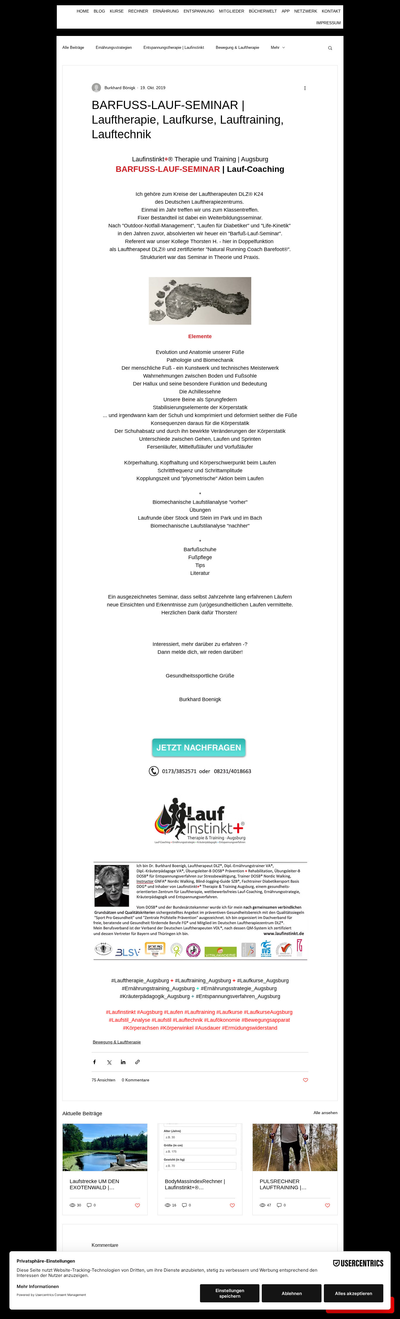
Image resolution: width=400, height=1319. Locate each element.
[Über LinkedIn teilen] (123, 1062)
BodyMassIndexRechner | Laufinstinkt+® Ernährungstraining (195, 1184)
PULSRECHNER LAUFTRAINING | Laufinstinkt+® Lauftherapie (292, 1184)
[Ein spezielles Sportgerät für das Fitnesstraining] (295, 1147)
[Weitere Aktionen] (304, 87)
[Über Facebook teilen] (94, 1062)
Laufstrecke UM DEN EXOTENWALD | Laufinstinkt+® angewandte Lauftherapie (102, 1184)
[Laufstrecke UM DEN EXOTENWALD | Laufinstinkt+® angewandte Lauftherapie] (105, 1147)
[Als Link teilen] (137, 1062)
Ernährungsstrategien (114, 47)
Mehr (275, 47)
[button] (330, 47)
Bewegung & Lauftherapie (237, 47)
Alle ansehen (326, 1112)
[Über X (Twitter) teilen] (109, 1062)
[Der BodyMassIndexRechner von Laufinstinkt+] (200, 1147)
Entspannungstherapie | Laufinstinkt (173, 47)
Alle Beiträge (73, 47)
